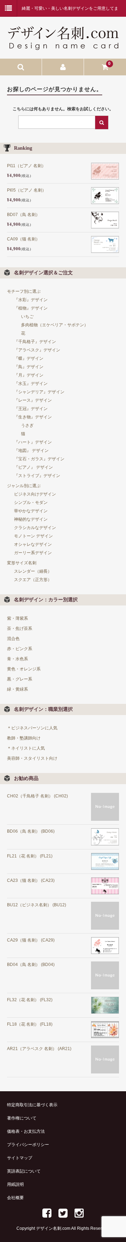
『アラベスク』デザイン (37, 350)
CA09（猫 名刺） (23, 239)
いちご (27, 316)
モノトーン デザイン (33, 536)
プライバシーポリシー (28, 1144)
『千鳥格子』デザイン (35, 341)
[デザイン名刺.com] (63, 45)
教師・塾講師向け (24, 738)
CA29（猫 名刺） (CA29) (31, 940)
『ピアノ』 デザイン (33, 467)
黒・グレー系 (19, 679)
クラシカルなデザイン (35, 527)
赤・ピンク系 (19, 648)
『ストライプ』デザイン (37, 475)
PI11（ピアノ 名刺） (26, 165)
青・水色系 (17, 658)
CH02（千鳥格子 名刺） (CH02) (37, 796)
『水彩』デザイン (31, 299)
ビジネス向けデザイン (35, 494)
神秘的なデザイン (31, 519)
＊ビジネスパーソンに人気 (32, 728)
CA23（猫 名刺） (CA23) (31, 880)
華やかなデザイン (31, 510)
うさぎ (27, 425)
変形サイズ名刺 (21, 562)
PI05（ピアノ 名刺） (26, 190)
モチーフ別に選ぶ (24, 291)
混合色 (13, 638)
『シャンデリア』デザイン (39, 391)
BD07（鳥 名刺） (23, 214)
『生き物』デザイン (33, 417)
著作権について (21, 1118)
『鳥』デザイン (28, 366)
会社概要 (15, 1197)
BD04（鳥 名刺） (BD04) (31, 964)
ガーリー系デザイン (33, 552)
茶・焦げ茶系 (19, 628)
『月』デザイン (28, 375)
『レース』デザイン (33, 400)
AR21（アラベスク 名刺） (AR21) (39, 1048)
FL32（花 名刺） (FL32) (29, 999)
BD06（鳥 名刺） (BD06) (31, 831)
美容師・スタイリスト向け (32, 758)
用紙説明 (15, 1184)
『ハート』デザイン (33, 442)
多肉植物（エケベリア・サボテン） (54, 324)
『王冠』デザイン (31, 408)
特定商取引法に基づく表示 (32, 1104)
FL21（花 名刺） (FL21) (29, 856)
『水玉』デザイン (31, 383)
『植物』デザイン (31, 308)
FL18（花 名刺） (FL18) (29, 1024)
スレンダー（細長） (33, 571)
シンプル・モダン (31, 502)
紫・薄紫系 (17, 618)
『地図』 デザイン (31, 450)
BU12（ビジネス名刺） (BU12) (36, 904)
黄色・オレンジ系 (24, 669)
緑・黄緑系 (17, 689)
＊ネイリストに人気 (26, 748)
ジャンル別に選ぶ (24, 485)
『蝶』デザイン (28, 358)
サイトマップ (19, 1157)
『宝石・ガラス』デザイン (39, 458)
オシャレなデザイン (33, 544)
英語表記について (24, 1171)
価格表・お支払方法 (26, 1131)
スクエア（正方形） (33, 579)
